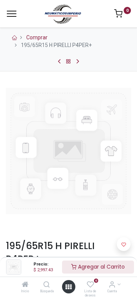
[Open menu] (68, 287)
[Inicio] (25, 285)
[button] (124, 244)
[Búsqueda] (46, 285)
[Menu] (11, 13)
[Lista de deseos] (90, 285)
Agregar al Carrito (100, 266)
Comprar (37, 37)
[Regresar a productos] (68, 61)
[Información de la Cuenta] (112, 285)
